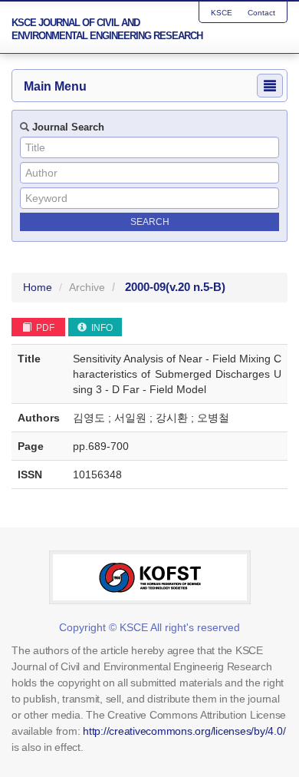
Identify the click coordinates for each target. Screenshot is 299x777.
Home (37, 287)
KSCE (221, 12)
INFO (101, 327)
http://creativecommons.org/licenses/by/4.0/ (184, 731)
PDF (44, 327)
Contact (261, 12)
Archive (87, 287)
